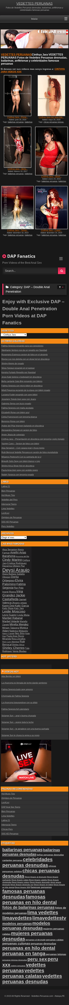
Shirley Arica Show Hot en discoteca (18, 466)
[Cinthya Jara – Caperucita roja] (51, 207)
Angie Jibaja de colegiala (13, 435)
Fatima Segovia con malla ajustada (17, 408)
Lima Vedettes (8, 508)
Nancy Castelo (8, 633)
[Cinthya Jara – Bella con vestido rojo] (17, 147)
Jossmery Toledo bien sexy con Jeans (19, 399)
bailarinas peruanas (16, 122)
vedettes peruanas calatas (23, 973)
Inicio (34, 18)
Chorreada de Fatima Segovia (15, 696)
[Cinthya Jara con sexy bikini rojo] (51, 95)
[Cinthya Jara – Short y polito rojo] (51, 151)
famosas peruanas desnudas (23, 894)
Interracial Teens (9, 504)
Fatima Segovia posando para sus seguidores (22, 346)
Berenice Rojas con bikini (13, 421)
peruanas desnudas (43, 943)
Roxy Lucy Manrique (10, 642)
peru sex (37, 959)
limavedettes (17, 918)
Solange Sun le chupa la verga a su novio (21, 735)
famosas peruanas (41, 887)
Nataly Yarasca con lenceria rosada (18, 474)
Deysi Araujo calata (20, 880)
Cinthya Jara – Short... (51, 176)
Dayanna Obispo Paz (13, 566)
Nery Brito (20, 633)
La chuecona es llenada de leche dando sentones (24, 683)
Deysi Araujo (15, 570)
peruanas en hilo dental (28, 948)
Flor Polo (18, 587)
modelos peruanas (17, 923)
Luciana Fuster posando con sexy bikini (20, 395)
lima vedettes (42, 912)
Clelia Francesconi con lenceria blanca (19, 417)
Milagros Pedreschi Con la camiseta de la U (21, 457)
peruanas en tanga (23, 953)
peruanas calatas (54, 940)
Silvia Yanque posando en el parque (18, 368)
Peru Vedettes (8, 526)
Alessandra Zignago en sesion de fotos (19, 430)
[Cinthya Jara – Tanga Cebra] (17, 207)
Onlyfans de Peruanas (12, 517)
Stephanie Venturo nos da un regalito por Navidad (24, 350)
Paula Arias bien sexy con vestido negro (20, 470)
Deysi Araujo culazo (20, 882)
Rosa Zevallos (18, 639)
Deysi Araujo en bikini (43, 885)
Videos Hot (12, 671)
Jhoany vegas (19, 602)
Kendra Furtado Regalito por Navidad (19, 372)
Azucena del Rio (22, 556)
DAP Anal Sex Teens (11, 807)
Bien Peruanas (8, 491)
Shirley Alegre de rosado (13, 363)
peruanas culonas (16, 943)
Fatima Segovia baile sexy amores (17, 689)
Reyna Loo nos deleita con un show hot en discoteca (26, 359)
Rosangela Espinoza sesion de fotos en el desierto (25, 355)
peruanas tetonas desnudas (14, 960)
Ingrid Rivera (9, 591)
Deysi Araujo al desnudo (36, 877)
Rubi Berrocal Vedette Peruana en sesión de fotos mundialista (30, 452)
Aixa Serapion (9, 549)
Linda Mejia (23, 615)
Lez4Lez (5, 513)
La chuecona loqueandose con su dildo (20, 702)
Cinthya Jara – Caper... (51, 230)
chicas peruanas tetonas (54, 122)
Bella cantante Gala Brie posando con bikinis (22, 381)
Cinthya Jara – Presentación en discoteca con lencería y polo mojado (33, 439)
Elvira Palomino (12, 582)
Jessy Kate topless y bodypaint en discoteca (22, 377)
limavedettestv (49, 918)
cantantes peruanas (12, 860)
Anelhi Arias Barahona (14, 554)
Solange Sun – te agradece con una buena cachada (25, 729)
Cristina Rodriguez (17, 563)
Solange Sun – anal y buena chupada (19, 716)
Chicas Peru (7, 829)
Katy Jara (19, 608)
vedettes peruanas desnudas (32, 978)
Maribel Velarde (10, 621)
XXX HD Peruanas (10, 522)
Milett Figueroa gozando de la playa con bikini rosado (26, 390)
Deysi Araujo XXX (22, 887)
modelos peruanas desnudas (26, 925)
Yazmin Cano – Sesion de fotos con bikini (20, 444)
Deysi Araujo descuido (40, 882)
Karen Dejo (8, 605)
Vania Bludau (19, 651)
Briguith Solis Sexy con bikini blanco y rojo (21, 461)
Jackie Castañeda (13, 597)
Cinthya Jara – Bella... (18, 169)
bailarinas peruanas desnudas (18, 123)
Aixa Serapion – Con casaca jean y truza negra (23, 448)
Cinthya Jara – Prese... (17, 117)
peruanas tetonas (56, 954)
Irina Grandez (12, 593)
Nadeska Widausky (18, 631)
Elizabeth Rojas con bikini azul (15, 412)
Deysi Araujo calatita (38, 880)
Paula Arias (12, 636)
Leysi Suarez (9, 614)
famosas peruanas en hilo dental (29, 899)
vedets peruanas (18, 966)
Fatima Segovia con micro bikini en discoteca (22, 386)
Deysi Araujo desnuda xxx (22, 885)
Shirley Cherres (13, 648)
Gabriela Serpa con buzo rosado (16, 403)
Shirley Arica (18, 645)
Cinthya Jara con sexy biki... (51, 117)
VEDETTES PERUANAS (34, 3)
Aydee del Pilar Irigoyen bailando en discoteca (23, 426)
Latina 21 (6, 486)
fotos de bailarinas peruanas (28, 907)
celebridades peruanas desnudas (27, 862)
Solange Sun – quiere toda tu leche (18, 722)
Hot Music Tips (8, 495)
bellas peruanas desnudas (50, 855)
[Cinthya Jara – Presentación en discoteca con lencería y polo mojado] (17, 95)
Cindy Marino (12, 560)
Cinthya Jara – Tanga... (17, 230)
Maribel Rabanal (12, 618)
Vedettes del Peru (10, 500)
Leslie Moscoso (13, 611)
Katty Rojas (8, 608)
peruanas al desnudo (36, 940)
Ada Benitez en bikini (11, 676)
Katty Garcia (22, 605)
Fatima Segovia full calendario (15, 709)
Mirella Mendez (19, 624)
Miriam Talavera (10, 627)
